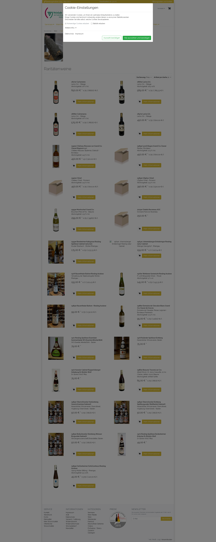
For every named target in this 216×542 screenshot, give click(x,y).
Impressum (79, 34)
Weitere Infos (70, 28)
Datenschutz (69, 34)
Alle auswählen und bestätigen (137, 38)
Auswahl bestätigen (112, 38)
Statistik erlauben (99, 23)
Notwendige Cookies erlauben (78, 23)
